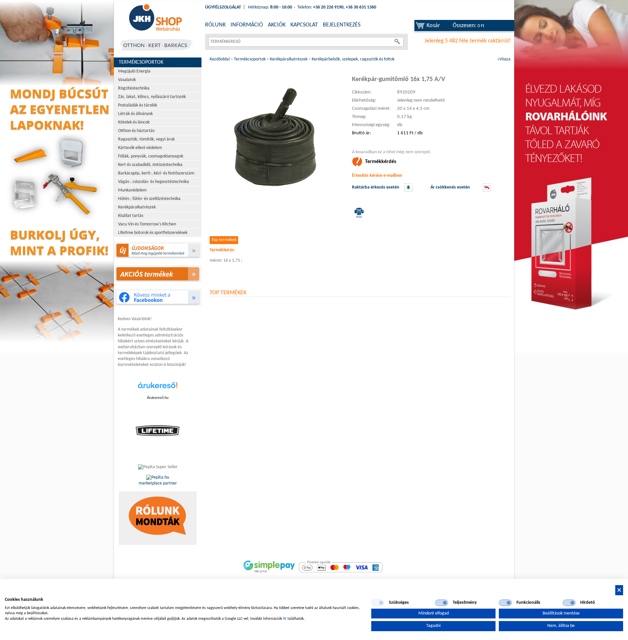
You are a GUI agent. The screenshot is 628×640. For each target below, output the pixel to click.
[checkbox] (377, 602)
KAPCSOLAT (304, 25)
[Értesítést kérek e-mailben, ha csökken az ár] (487, 190)
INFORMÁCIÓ (247, 25)
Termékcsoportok (141, 62)
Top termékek (223, 240)
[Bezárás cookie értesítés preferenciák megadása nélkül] (619, 590)
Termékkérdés (380, 161)
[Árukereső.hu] (157, 388)
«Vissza (504, 59)
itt (285, 619)
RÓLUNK (215, 25)
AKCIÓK (277, 25)
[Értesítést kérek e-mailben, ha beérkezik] (408, 190)
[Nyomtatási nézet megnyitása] (358, 212)
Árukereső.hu (157, 398)
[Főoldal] (155, 18)
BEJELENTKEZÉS (341, 25)
